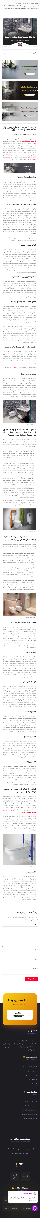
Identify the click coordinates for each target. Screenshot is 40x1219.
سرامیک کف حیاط (29, 1106)
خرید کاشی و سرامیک (29, 1067)
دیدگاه (35, 924)
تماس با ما (32, 1079)
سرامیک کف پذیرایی (29, 1110)
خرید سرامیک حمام (29, 1118)
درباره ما (33, 1083)
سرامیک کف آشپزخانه (28, 1114)
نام (36, 950)
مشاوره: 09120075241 (18, 1015)
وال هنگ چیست (18, 367)
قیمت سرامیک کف (29, 1102)
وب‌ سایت (35, 968)
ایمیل (36, 959)
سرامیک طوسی (30, 1075)
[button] (4, 53)
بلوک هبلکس (19, 238)
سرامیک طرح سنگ (29, 1071)
